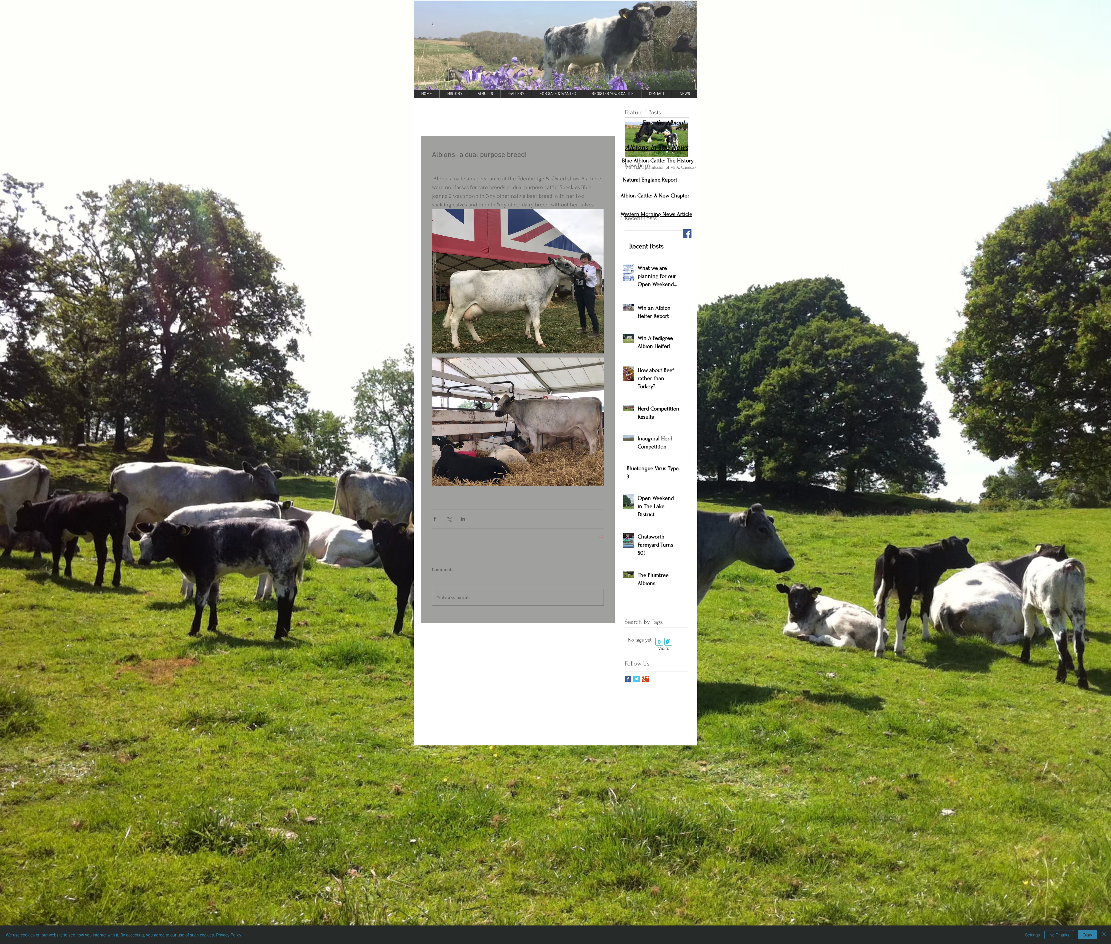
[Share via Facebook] (434, 519)
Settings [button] (1032, 935)
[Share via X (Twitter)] (449, 519)
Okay (1087, 935)
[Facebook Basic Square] (628, 679)
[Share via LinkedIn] (463, 519)
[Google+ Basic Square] (645, 679)
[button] (555, 45)
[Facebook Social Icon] (687, 233)
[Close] (1104, 934)
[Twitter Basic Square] (636, 679)
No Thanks (1059, 935)
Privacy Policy (228, 935)
